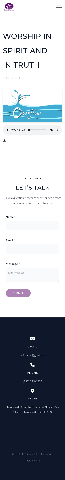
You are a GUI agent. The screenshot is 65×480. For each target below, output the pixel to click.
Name (11, 217)
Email (10, 240)
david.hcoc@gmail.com (32, 355)
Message (13, 263)
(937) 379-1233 (32, 381)
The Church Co (32, 460)
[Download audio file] (4, 140)
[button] (59, 7)
